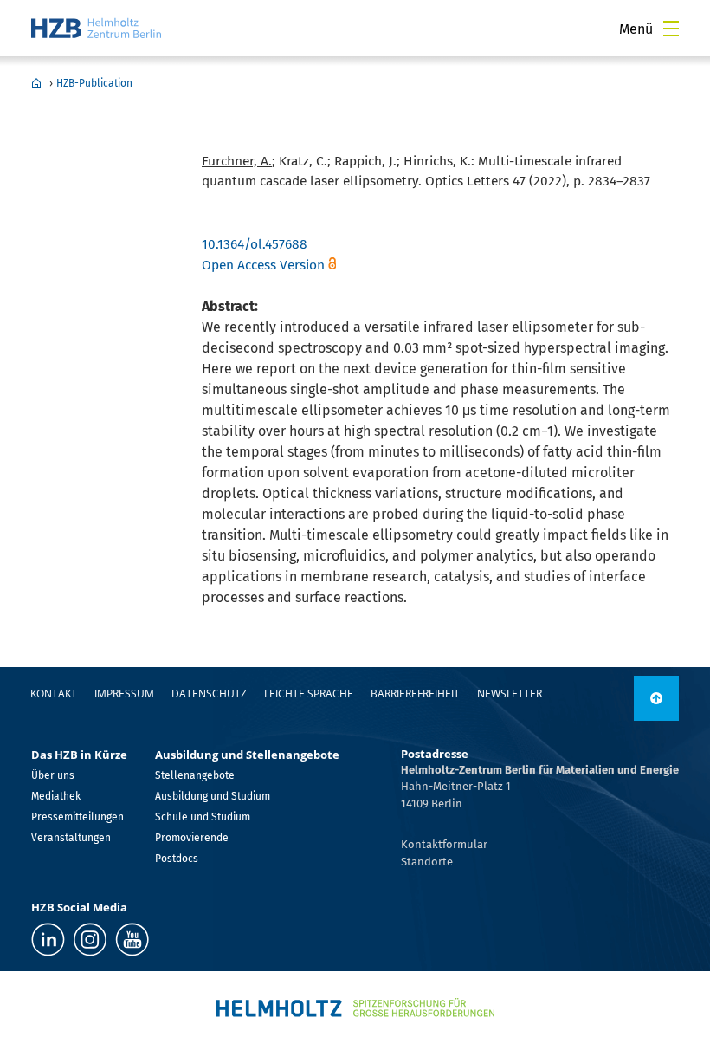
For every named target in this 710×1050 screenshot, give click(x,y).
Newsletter (509, 693)
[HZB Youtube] (132, 939)
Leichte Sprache (308, 693)
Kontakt (53, 693)
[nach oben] (656, 698)
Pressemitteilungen (77, 817)
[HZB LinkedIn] (48, 939)
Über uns (52, 775)
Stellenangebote (195, 775)
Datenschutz (209, 693)
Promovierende (192, 838)
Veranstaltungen (71, 838)
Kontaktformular (444, 844)
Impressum (124, 693)
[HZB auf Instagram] (90, 939)
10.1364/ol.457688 (254, 244)
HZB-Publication (94, 83)
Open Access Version (263, 265)
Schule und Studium (202, 817)
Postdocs (176, 858)
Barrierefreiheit (415, 693)
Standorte (427, 861)
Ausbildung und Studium (212, 796)
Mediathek (56, 796)
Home (36, 83)
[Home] (96, 28)
